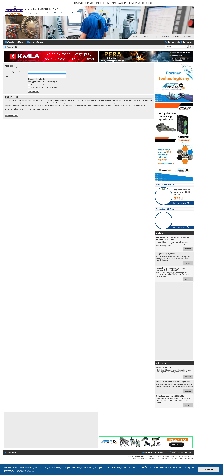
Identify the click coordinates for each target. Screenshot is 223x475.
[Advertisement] (174, 321)
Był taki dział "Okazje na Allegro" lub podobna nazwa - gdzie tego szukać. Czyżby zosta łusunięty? (174, 372)
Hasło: (7, 76)
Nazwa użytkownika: (13, 72)
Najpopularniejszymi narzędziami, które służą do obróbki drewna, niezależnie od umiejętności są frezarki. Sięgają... (173, 258)
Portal (135, 37)
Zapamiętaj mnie (37, 85)
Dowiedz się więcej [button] (25, 471)
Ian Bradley (141, 456)
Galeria (176, 37)
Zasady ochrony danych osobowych (33, 109)
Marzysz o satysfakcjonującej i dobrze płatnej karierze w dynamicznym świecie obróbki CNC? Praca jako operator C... (173, 273)
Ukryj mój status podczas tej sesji (44, 87)
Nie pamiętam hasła (36, 79)
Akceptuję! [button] (208, 469)
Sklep (155, 37)
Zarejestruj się (11, 115)
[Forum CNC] (14, 11)
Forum (145, 37)
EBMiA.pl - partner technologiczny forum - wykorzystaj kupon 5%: (107, 2)
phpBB (166, 456)
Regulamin (10, 109)
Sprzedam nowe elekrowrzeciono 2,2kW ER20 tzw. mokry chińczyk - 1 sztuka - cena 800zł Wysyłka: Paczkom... (173, 400)
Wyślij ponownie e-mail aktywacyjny (43, 82)
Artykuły (165, 37)
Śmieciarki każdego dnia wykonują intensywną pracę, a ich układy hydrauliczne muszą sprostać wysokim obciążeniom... (173, 243)
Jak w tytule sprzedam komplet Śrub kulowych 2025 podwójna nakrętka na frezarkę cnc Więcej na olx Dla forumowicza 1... (174, 386)
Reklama (187, 37)
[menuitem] (35, 42)
